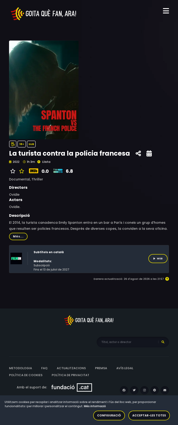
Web (159, 258)
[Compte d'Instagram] (144, 390)
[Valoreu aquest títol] (20, 171)
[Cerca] (163, 342)
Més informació (95, 406)
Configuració (109, 415)
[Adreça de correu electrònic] (165, 390)
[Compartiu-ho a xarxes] (138, 153)
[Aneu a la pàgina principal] (44, 13)
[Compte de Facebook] (124, 390)
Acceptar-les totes (149, 415)
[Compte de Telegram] (154, 390)
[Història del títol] (149, 153)
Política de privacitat (70, 375)
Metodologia (20, 368)
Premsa (101, 368)
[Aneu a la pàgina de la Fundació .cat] (71, 387)
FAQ (44, 368)
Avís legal (124, 368)
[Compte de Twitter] (134, 390)
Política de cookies (25, 375)
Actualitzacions (71, 368)
